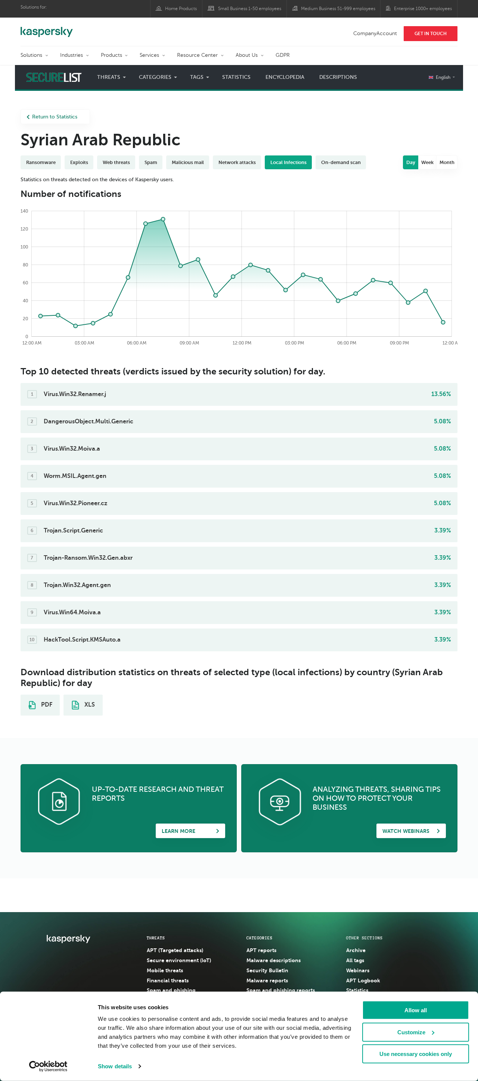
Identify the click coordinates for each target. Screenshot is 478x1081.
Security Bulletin (267, 970)
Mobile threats (165, 970)
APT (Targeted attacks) (175, 950)
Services (149, 55)
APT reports (261, 950)
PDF (46, 704)
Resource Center (197, 55)
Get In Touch (431, 33)
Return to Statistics (54, 117)
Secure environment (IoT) (179, 960)
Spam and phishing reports (280, 990)
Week (427, 162)
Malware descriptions (273, 960)
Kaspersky (47, 28)
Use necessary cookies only (415, 1054)
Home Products (181, 8)
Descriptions (338, 77)
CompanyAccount (375, 33)
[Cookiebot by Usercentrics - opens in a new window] (48, 1066)
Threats (156, 938)
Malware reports (267, 980)
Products (111, 55)
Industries (71, 55)
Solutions (31, 55)
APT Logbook (363, 980)
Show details (115, 1066)
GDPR (283, 55)
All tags (355, 960)
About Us (247, 55)
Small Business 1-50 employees (249, 8)
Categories (259, 938)
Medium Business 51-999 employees (338, 8)
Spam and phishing (171, 990)
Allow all (415, 1010)
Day (410, 162)
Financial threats (168, 980)
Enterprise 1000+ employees (423, 8)
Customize (411, 1032)
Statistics (236, 77)
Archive (356, 950)
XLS (89, 704)
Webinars (357, 970)
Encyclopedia (285, 77)
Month (447, 162)
